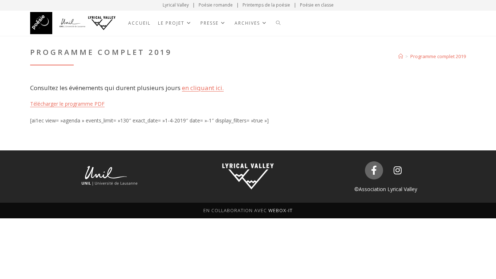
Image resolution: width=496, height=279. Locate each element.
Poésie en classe (317, 5)
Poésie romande (216, 5)
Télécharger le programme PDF (67, 103)
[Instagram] (398, 170)
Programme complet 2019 (438, 56)
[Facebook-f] (374, 170)
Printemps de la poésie (266, 5)
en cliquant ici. (203, 88)
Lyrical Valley (176, 5)
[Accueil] (400, 56)
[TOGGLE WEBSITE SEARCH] (278, 23)
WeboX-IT (280, 210)
